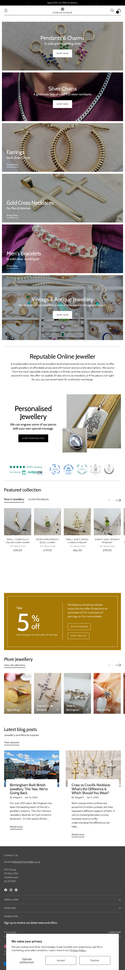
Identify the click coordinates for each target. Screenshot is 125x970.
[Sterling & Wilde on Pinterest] (16, 890)
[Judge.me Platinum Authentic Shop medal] (82, 469)
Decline (94, 960)
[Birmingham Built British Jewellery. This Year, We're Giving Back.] (31, 768)
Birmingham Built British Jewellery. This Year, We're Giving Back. (29, 789)
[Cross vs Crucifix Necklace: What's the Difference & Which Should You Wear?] (93, 768)
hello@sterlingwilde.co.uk (25, 861)
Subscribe (115, 932)
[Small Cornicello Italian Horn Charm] (17, 521)
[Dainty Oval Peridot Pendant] (107, 521)
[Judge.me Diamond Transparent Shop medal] (55, 469)
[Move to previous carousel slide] (110, 500)
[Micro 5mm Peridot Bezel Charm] (47, 521)
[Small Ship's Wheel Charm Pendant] (77, 521)
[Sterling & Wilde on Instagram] (11, 890)
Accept (61, 960)
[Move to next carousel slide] (118, 500)
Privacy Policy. (78, 950)
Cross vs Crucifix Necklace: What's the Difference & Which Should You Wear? (91, 789)
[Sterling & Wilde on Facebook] (6, 890)
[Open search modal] (112, 10)
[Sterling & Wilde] (62, 10)
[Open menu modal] (5, 10)
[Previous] (29, 3)
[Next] (96, 3)
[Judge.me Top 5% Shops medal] (109, 469)
